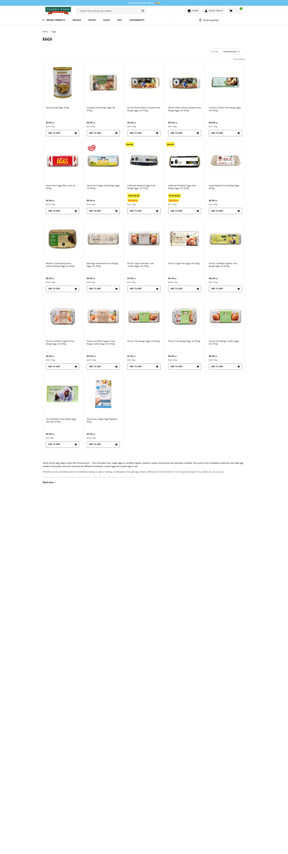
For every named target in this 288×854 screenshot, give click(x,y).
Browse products (55, 20)
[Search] (143, 11)
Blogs (106, 20)
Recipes (92, 20)
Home (45, 31)
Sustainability (136, 20)
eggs (54, 31)
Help (119, 20)
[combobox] (108, 11)
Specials (77, 20)
